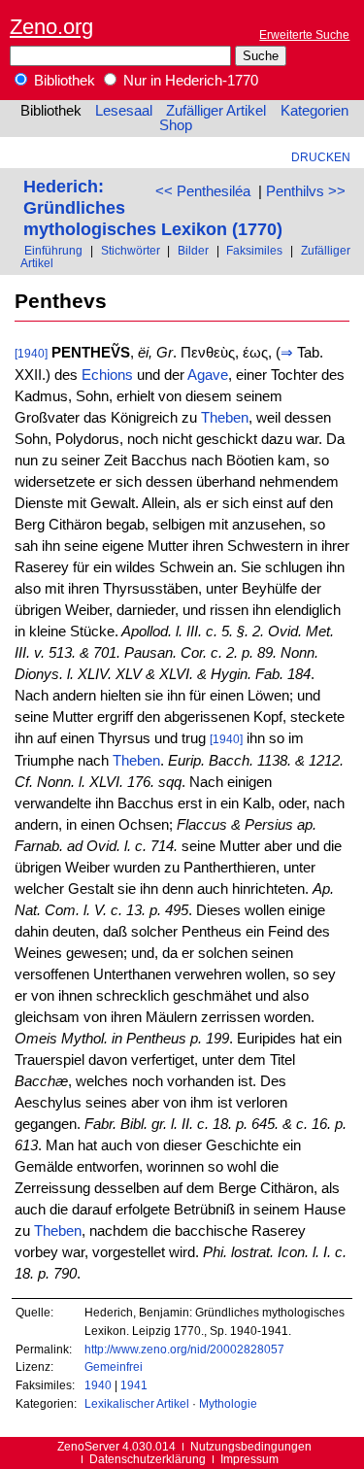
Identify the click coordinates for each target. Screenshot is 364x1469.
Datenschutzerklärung (147, 1458)
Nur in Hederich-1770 (188, 80)
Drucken (320, 157)
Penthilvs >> (306, 191)
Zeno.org (51, 27)
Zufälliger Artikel (216, 111)
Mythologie (228, 1403)
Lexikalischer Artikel (136, 1403)
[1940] (31, 353)
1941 (134, 1385)
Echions (107, 375)
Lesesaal (123, 111)
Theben (224, 418)
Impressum (249, 1458)
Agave (207, 375)
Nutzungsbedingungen (251, 1446)
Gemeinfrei (113, 1366)
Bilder (193, 250)
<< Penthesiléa (202, 191)
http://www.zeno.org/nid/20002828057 (184, 1349)
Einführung (53, 250)
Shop (175, 125)
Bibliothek (62, 80)
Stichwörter (130, 250)
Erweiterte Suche (304, 34)
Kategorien (314, 111)
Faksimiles (254, 250)
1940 (98, 1385)
